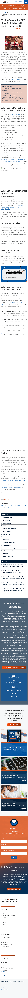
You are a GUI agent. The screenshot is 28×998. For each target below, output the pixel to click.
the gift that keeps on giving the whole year (14, 480)
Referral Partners (5, 946)
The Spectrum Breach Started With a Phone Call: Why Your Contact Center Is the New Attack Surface (13, 566)
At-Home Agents (7, 517)
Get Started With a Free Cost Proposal (14, 667)
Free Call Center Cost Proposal (8, 920)
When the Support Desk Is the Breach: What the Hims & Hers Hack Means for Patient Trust (13, 578)
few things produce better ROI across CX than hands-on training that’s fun (13, 207)
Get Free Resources (14, 724)
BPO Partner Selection (7, 505)
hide (11, 86)
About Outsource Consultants (8, 915)
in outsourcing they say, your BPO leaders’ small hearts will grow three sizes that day (13, 159)
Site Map (2, 987)
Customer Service (5, 507)
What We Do (4, 917)
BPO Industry (6, 520)
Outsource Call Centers (6, 940)
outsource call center (15, 114)
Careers (3, 924)
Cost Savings (6, 534)
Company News (7, 531)
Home (2, 12)
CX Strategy (6, 539)
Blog (6, 12)
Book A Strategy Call (14, 889)
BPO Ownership (7, 523)
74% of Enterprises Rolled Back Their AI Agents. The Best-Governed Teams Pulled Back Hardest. (13, 590)
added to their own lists (17, 79)
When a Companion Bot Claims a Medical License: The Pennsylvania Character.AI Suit (14, 584)
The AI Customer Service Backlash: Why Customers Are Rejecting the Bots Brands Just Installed (13, 572)
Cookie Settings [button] (4, 989)
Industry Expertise (5, 942)
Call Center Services (5, 937)
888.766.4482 (19, 2)
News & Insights (7, 545)
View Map (3, 971)
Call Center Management (19, 505)
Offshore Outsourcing (9, 548)
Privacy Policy (3, 985)
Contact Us (3, 922)
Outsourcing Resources (6, 944)
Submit (14, 857)
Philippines (6, 553)
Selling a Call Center (8, 556)
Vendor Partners (5, 949)
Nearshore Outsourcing (9, 542)
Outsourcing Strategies (9, 550)
